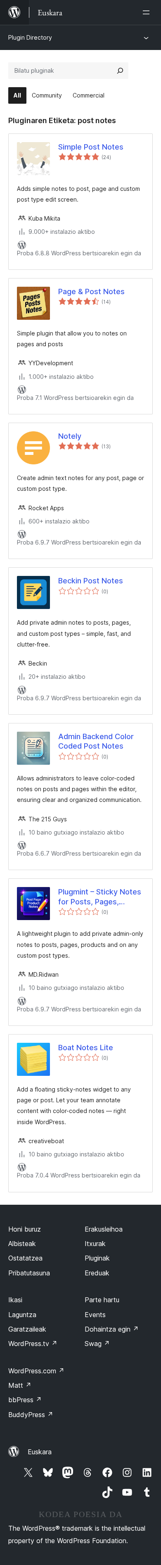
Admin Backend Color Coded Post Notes (96, 741)
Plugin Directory (30, 37)
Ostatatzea (25, 1258)
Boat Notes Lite (85, 1047)
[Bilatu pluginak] (120, 70)
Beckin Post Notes (90, 580)
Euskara (40, 1452)
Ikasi (15, 1300)
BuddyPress (30, 1414)
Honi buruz (24, 1229)
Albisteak (22, 1243)
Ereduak (97, 1273)
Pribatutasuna (29, 1273)
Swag (97, 1343)
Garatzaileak (27, 1329)
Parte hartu (102, 1300)
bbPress (25, 1400)
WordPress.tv (32, 1343)
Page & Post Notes (91, 291)
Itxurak (95, 1243)
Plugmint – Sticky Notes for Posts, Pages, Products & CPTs (99, 896)
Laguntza (22, 1315)
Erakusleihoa (104, 1229)
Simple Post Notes (90, 147)
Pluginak (97, 1258)
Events (95, 1315)
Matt (19, 1385)
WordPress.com (36, 1371)
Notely (69, 436)
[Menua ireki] (148, 12)
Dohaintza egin (112, 1329)
